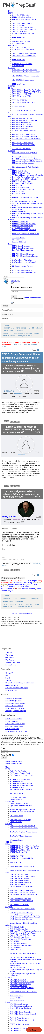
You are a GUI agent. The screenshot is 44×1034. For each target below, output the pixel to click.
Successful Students (19, 242)
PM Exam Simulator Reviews (22, 226)
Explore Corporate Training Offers (24, 153)
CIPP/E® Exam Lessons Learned (24, 272)
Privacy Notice (10, 665)
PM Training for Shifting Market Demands (27, 161)
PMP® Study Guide (19, 171)
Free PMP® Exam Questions (22, 250)
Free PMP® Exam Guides (21, 124)
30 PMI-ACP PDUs (19, 100)
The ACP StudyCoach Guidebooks (24, 54)
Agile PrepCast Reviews (21, 228)
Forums (5, 306)
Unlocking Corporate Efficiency (23, 157)
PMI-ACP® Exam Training (15, 724)
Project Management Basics (15, 708)
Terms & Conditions (12, 662)
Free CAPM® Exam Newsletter (23, 145)
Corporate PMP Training (21, 41)
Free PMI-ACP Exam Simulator (23, 135)
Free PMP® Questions (13, 701)
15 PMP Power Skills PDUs (22, 94)
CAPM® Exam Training (14, 726)
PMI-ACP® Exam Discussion (23, 254)
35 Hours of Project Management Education (28, 175)
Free (9, 116)
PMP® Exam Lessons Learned (23, 248)
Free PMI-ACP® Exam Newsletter (24, 137)
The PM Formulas (18, 25)
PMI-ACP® (12, 45)
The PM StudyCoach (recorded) (23, 27)
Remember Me (18, 299)
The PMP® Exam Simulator (22, 23)
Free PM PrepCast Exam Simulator (24, 120)
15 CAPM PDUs (18, 106)
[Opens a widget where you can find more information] (34, 1030)
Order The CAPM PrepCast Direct (24, 70)
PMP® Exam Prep (12, 729)
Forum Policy (7, 314)
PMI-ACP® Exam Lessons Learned (25, 256)
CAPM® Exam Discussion (22, 260)
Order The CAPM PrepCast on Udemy (26, 72)
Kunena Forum (26, 614)
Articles (11, 169)
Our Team (9, 655)
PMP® (10, 13)
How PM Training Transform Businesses (26, 159)
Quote (17, 422)
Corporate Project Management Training (19, 683)
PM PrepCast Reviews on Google (24, 224)
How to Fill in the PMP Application (24, 179)
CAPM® (11, 68)
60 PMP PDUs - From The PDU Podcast (27, 92)
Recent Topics (7, 310)
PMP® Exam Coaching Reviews (24, 230)
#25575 (37, 432)
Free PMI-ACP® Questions (15, 703)
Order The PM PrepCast (21, 15)
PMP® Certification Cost (21, 173)
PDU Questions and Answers (22, 266)
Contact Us (9, 673)
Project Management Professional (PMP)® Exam (22, 328)
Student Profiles (17, 240)
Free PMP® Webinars (20, 128)
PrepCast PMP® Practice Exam (16, 731)
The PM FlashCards (19, 31)
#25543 (37, 371)
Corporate (11, 151)
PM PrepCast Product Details (22, 17)
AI (9, 112)
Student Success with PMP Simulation (25, 167)
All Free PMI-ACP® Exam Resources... (26, 139)
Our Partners (9, 660)
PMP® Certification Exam (21, 181)
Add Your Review (18, 238)
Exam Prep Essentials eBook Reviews (25, 234)
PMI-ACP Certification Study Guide (25, 197)
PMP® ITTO (17, 185)
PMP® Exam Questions (20, 187)
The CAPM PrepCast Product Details (25, 76)
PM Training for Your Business (23, 163)
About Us (8, 652)
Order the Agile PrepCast (21, 47)
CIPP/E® (11, 86)
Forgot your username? (32, 297)
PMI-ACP (17, 623)
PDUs (10, 88)
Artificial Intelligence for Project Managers (27, 114)
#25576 (37, 497)
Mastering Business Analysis (15, 711)
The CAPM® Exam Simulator (23, 80)
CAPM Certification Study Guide (24, 201)
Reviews (11, 220)
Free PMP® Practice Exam (21, 122)
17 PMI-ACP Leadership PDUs (23, 102)
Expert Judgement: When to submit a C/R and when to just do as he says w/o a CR (21, 335)
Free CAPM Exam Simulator (22, 143)
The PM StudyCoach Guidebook (24, 29)
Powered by (16, 614)
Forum (10, 244)
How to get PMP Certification (22, 183)
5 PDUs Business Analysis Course (24, 110)
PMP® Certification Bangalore (23, 189)
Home (10, 11)
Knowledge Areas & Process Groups (25, 177)
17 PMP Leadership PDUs (21, 96)
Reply (12, 422)
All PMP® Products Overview (23, 33)
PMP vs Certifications (20, 211)
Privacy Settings (11, 690)
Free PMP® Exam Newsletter (23, 126)
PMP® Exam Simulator (13, 719)
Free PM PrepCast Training (22, 118)
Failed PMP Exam (18, 193)
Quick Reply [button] (6, 421)
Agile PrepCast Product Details (23, 49)
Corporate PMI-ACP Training (22, 64)
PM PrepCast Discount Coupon (16, 688)
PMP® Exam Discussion (21, 246)
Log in (4, 757)
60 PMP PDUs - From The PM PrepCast (26, 90)
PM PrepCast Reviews (20, 222)
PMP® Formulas (18, 191)
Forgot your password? (13, 761)
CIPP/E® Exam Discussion (22, 270)
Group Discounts (18, 43)
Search (5, 319)
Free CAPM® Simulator (14, 706)
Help (7, 675)
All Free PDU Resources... (21, 149)
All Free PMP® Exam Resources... (24, 130)
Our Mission (9, 657)
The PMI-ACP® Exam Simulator (24, 56)
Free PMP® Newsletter (13, 698)
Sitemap (8, 680)
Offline (36, 391)
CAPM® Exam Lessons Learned (24, 262)
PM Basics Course (18, 37)
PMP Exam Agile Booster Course (24, 19)
